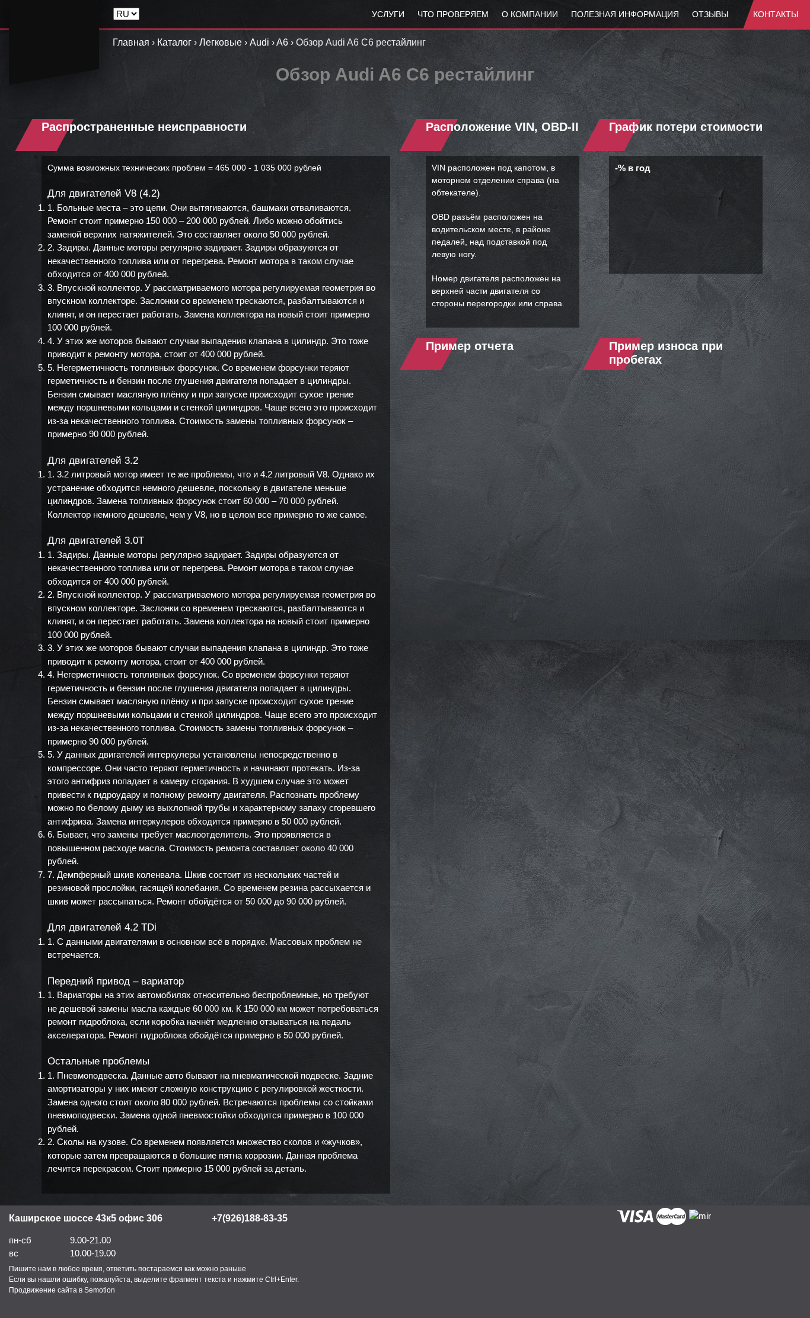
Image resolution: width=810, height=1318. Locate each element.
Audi (259, 42)
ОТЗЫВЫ (710, 14)
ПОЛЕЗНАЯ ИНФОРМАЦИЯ (625, 14)
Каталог (174, 42)
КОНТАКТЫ (775, 14)
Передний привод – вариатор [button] (115, 981)
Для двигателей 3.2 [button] (92, 460)
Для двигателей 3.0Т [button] (95, 540)
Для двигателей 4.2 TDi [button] (102, 927)
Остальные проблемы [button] (98, 1061)
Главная (131, 42)
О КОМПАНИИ (530, 14)
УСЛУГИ (388, 14)
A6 (282, 42)
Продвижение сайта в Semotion (62, 1290)
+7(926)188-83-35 (250, 1218)
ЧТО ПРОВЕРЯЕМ (453, 14)
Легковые (220, 42)
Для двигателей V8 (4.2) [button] (103, 193)
